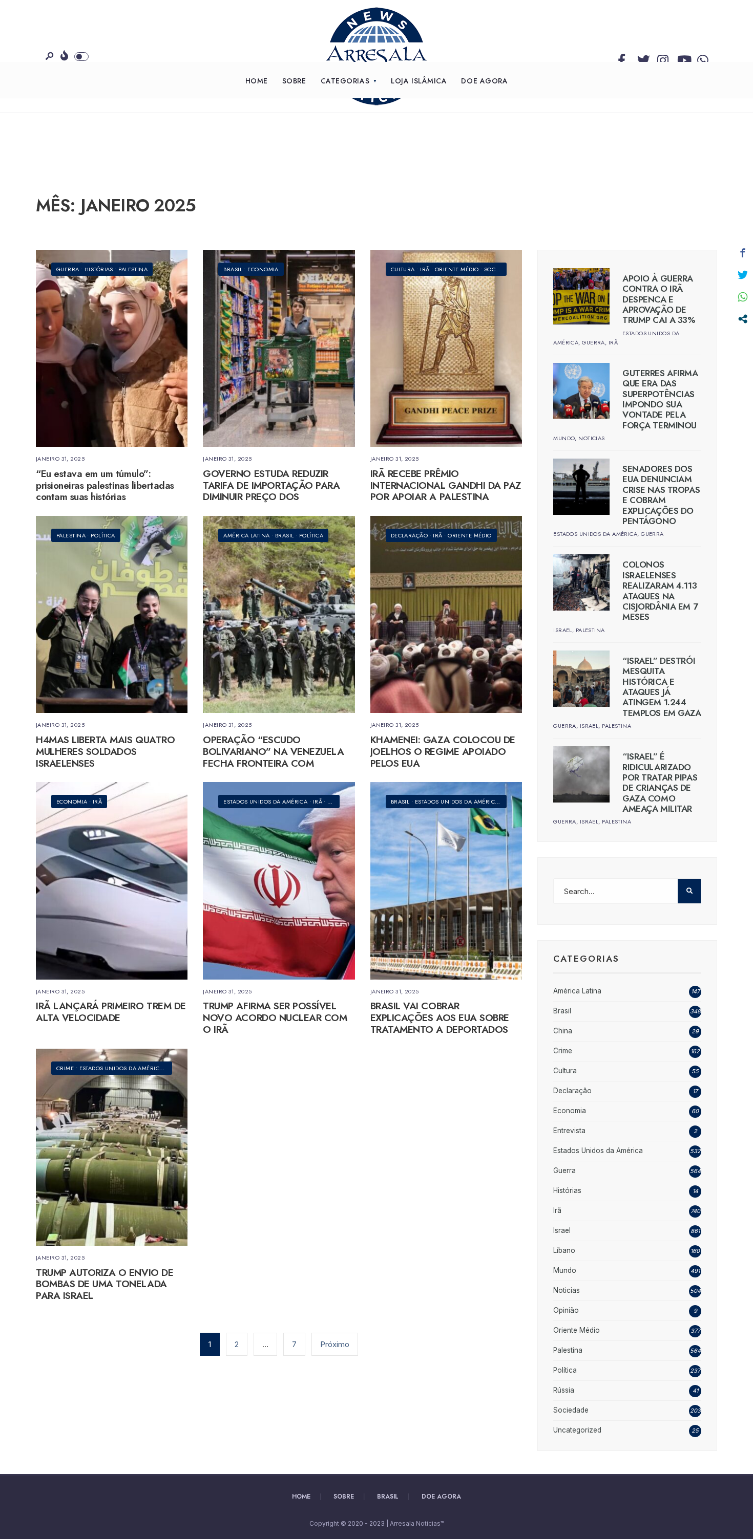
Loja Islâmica (419, 81)
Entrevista (569, 1130)
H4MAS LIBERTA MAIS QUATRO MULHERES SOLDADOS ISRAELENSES (105, 751)
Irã (424, 269)
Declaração (409, 535)
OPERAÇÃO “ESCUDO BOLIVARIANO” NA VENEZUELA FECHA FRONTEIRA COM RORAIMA (273, 757)
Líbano (564, 1250)
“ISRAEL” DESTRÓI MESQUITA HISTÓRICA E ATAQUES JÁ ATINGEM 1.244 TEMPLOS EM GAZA (661, 687)
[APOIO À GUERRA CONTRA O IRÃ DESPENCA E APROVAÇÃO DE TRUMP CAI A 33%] (581, 296)
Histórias (99, 269)
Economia (263, 269)
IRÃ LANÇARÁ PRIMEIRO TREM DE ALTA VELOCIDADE (111, 1012)
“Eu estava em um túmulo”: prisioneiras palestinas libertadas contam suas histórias (105, 485)
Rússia (563, 1390)
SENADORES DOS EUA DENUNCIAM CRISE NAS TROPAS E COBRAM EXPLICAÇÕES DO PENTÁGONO (661, 495)
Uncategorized (577, 1430)
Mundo (564, 438)
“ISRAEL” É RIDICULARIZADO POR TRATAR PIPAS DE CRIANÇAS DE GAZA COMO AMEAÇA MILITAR (659, 782)
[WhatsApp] (701, 58)
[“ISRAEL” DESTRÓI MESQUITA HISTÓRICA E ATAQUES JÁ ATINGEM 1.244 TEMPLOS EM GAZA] (581, 679)
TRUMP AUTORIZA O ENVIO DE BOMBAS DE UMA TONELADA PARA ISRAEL (104, 1284)
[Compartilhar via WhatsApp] (743, 297)
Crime (65, 1068)
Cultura (403, 269)
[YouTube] (681, 58)
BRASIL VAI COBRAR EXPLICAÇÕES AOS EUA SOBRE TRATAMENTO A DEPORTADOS (439, 1018)
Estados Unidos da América (265, 801)
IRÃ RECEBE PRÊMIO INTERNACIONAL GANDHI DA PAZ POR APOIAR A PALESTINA (445, 485)
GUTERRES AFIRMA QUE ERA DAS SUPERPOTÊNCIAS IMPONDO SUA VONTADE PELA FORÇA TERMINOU (660, 399)
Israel (562, 630)
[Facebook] (621, 58)
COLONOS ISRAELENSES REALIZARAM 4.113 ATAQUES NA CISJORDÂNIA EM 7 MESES (660, 590)
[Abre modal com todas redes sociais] (743, 319)
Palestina (133, 269)
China (562, 1031)
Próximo (334, 1344)
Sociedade (499, 269)
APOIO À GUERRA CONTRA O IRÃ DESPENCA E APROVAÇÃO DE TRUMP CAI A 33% (659, 299)
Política (103, 535)
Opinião (566, 1310)
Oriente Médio (457, 269)
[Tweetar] (743, 275)
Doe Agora (484, 81)
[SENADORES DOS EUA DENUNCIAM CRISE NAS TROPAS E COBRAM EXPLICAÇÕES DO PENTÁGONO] (581, 487)
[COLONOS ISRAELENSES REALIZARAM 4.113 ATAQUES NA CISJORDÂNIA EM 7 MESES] (581, 582)
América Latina (246, 535)
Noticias (591, 438)
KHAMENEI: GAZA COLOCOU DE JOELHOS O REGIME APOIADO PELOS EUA (442, 751)
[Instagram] (661, 58)
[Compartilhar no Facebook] (743, 253)
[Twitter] (641, 58)
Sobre (294, 81)
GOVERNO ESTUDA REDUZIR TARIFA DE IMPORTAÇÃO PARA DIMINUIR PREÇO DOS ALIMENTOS (271, 491)
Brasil (232, 269)
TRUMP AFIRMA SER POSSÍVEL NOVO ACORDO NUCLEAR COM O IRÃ (275, 1018)
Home (256, 81)
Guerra (67, 269)
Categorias (345, 81)
